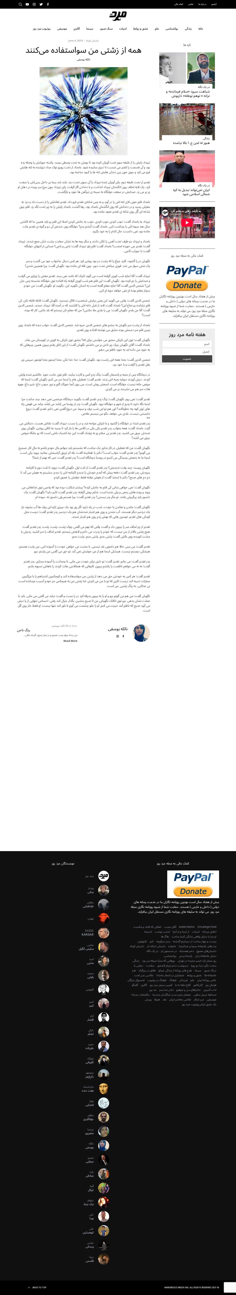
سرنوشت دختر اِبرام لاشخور (172, 966)
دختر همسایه (187, 951)
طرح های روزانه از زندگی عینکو (175, 970)
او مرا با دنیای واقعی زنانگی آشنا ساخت (194, 937)
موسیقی (211, 999)
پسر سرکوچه (163, 941)
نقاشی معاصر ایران (180, 999)
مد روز (152, 990)
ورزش (148, 999)
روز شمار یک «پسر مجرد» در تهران (197, 961)
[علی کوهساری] (101, 1230)
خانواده (172, 946)
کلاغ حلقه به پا (183, 985)
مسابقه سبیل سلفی (204, 995)
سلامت (150, 966)
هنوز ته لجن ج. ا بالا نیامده (191, 143)
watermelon (187, 927)
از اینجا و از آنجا (181, 932)
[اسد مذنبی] (101, 961)
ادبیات (196, 932)
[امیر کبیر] (101, 1003)
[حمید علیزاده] (101, 1046)
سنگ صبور (210, 970)
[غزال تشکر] (101, 1032)
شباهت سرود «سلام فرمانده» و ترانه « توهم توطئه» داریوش (188, 93)
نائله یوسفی (83, 59)
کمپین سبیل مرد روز (161, 985)
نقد (164, 999)
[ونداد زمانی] (101, 890)
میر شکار (199, 999)
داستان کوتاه (92, 40)
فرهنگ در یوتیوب (156, 980)
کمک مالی (178, 4)
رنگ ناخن (23, 630)
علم (192, 980)
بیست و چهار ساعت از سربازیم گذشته (194, 941)
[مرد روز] (101, 876)
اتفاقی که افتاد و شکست (147, 927)
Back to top (39, 1288)
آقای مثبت (170, 927)
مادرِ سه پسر (166, 990)
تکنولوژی (142, 941)
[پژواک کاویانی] (101, 1060)
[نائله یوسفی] (101, 1145)
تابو (152, 941)
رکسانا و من (185, 956)
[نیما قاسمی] (101, 1259)
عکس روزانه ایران (206, 980)
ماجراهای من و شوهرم (188, 990)
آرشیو (213, 4)
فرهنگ (172, 980)
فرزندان (183, 980)
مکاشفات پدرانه (140, 995)
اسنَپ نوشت (162, 932)
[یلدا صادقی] (101, 1173)
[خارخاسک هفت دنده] (101, 1088)
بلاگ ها (165, 937)
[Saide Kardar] (101, 932)
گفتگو (135, 985)
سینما (198, 970)
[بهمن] (101, 918)
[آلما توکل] (101, 1188)
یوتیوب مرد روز (190, 1004)
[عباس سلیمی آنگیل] (101, 946)
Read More (70, 641)
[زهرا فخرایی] (101, 1103)
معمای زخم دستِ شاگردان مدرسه (171, 995)
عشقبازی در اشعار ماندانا (170, 975)
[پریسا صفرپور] (101, 1131)
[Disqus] (83, 701)
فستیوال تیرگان (136, 980)
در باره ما (202, 4)
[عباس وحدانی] (101, 1244)
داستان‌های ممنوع (206, 951)
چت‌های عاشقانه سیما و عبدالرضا (197, 946)
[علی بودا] (101, 1216)
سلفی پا (138, 966)
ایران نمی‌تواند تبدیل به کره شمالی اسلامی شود (191, 192)
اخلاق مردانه (209, 932)
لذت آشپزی (209, 990)
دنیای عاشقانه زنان (205, 956)
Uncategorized (206, 927)
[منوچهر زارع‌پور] (101, 1074)
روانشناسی (170, 956)
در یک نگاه (204, 87)
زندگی (206, 138)
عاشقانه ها (210, 975)
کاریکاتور (198, 985)
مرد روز (89, 876)
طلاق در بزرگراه (147, 970)
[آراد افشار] (101, 1017)
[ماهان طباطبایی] (101, 904)
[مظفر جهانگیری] (101, 1117)
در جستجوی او (169, 951)
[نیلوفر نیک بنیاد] (101, 1202)
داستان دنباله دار (156, 946)
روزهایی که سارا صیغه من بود (158, 961)
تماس (190, 4)
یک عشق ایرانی (207, 1004)
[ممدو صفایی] (101, 1159)
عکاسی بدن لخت (144, 975)
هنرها (157, 999)
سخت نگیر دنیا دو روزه (203, 966)
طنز (134, 970)
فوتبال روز (210, 985)
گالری (144, 985)
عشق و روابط (194, 975)
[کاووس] (101, 989)
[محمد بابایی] (101, 975)
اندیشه (148, 932)
